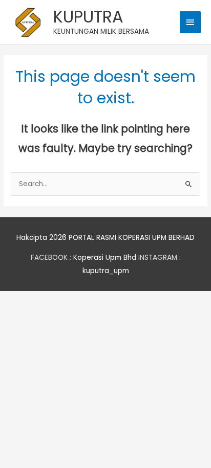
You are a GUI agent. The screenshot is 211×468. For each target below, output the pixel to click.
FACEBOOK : (51, 257)
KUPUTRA (88, 16)
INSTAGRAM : (159, 257)
